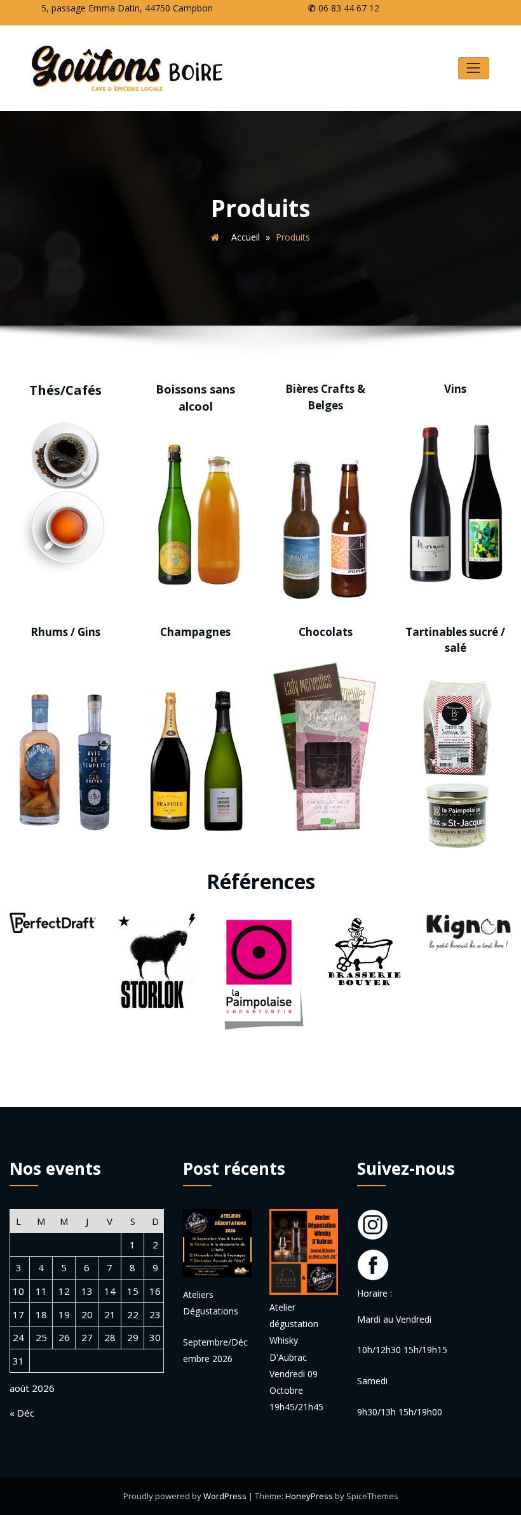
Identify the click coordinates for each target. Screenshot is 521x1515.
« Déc (22, 1412)
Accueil (245, 237)
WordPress (225, 1496)
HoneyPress (309, 1496)
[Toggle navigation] (473, 68)
